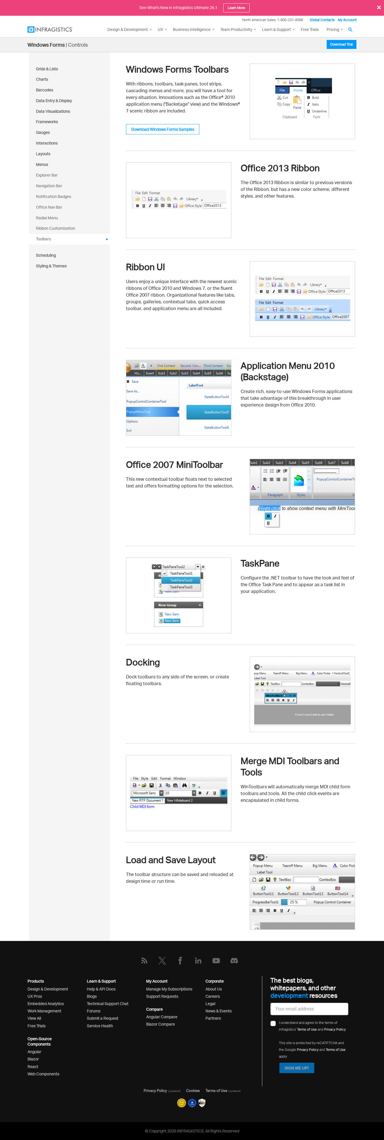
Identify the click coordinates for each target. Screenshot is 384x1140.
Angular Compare (161, 1016)
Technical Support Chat (107, 1003)
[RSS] (144, 960)
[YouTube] (216, 960)
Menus (42, 164)
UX (160, 29)
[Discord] (234, 960)
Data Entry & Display (54, 100)
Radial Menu (47, 217)
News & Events (218, 1010)
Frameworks (47, 121)
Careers (212, 996)
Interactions (47, 143)
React (33, 1066)
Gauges (43, 132)
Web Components (43, 1073)
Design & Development (48, 989)
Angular (34, 1051)
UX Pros (35, 996)
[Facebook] (180, 960)
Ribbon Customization (55, 228)
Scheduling (46, 255)
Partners (213, 1018)
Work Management (44, 1010)
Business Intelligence (192, 29)
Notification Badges (53, 196)
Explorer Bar (47, 175)
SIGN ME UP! (296, 1068)
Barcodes (44, 89)
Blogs (92, 996)
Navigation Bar (49, 185)
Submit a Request (102, 1018)
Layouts (43, 153)
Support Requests (162, 996)
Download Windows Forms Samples (162, 129)
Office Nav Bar (49, 207)
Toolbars (43, 238)
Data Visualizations (53, 111)
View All (34, 1018)
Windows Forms (46, 45)
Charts (42, 79)
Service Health (100, 1025)
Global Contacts (322, 20)
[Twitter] (162, 960)
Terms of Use (307, 1029)
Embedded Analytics (46, 1003)
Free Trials (310, 29)
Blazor (33, 1059)
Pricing (333, 29)
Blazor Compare (160, 1024)
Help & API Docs (101, 989)
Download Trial (341, 44)
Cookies (193, 1090)
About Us (213, 989)
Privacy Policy (335, 1029)
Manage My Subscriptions (169, 989)
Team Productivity (236, 29)
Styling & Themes (51, 265)
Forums (93, 1010)
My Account (347, 20)
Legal (210, 1003)
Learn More (236, 8)
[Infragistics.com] (56, 29)
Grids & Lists (47, 68)
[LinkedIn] (198, 960)
